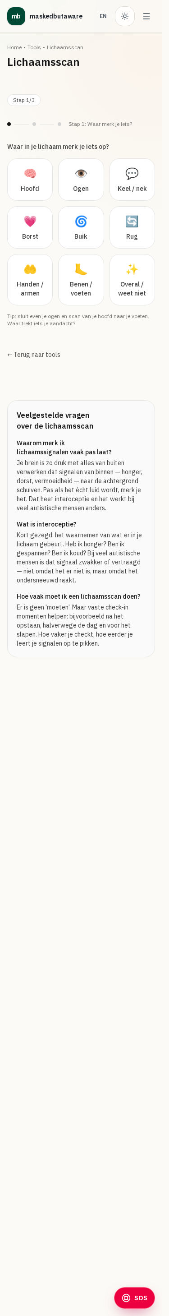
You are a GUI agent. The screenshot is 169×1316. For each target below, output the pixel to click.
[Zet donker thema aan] (125, 16)
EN (103, 16)
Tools (34, 47)
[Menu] (146, 16)
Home (14, 47)
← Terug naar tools (33, 355)
